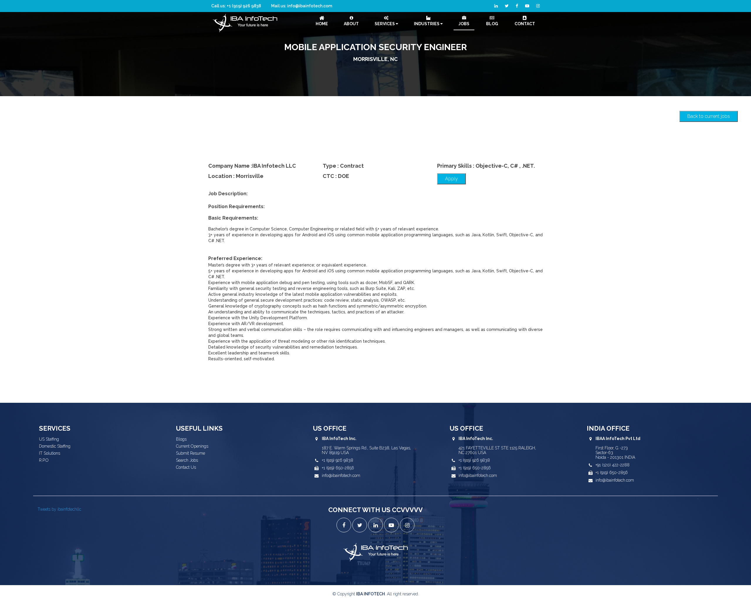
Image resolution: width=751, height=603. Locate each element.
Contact (525, 23)
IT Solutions (49, 453)
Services (385, 23)
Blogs (181, 439)
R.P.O (44, 460)
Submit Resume (190, 453)
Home (322, 23)
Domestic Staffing (54, 446)
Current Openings (192, 446)
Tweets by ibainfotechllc (59, 509)
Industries (427, 23)
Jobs (464, 23)
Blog (492, 23)
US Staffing (49, 439)
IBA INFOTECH (370, 594)
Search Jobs (187, 460)
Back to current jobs (708, 116)
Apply (451, 178)
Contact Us (186, 467)
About (351, 23)
